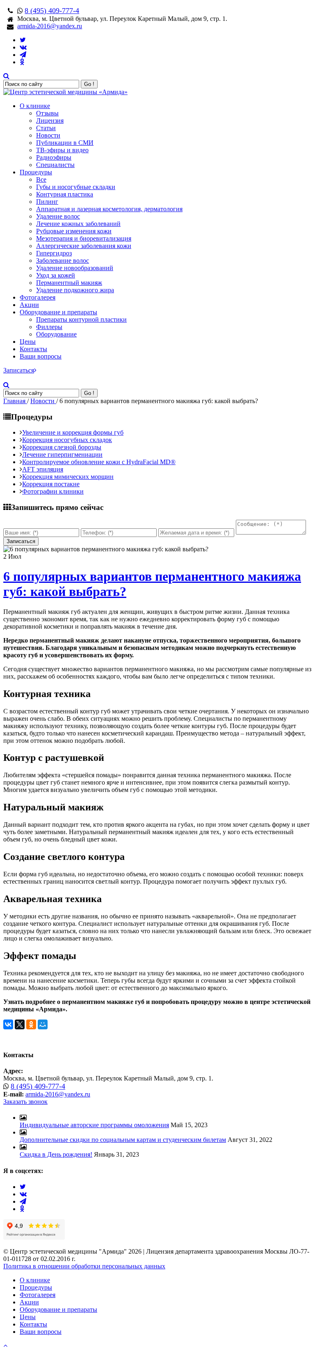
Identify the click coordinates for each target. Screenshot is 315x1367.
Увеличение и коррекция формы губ (72, 432)
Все (41, 179)
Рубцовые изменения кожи (74, 231)
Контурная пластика (64, 194)
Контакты (33, 348)
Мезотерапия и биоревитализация (83, 238)
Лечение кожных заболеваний (78, 223)
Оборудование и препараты (58, 312)
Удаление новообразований (74, 267)
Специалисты (55, 164)
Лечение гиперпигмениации (62, 454)
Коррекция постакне (51, 483)
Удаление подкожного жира (75, 289)
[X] (20, 1024)
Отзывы (47, 113)
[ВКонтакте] (8, 1024)
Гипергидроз (54, 253)
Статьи (46, 127)
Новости (48, 135)
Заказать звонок (25, 1101)
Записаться (18, 370)
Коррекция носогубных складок (67, 439)
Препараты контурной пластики (81, 319)
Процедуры (36, 172)
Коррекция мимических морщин (68, 476)
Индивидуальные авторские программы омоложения (94, 1124)
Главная (15, 400)
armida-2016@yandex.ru (49, 26)
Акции (29, 304)
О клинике (35, 105)
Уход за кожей (55, 275)
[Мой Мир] (43, 1024)
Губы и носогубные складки (75, 186)
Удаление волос (58, 216)
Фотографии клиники (53, 491)
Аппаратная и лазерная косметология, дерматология (109, 208)
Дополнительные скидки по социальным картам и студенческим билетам (123, 1139)
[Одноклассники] (31, 1024)
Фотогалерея (37, 297)
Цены (28, 341)
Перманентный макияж (69, 282)
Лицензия (50, 120)
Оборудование (56, 334)
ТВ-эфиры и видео (62, 150)
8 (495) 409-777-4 (52, 11)
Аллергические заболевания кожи (83, 245)
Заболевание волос (62, 260)
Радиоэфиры (53, 157)
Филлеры (49, 326)
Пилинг (47, 201)
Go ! (89, 84)
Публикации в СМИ (65, 142)
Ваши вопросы (41, 356)
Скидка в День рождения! (56, 1154)
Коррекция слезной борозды (61, 447)
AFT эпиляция (42, 469)
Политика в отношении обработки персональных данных (84, 1266)
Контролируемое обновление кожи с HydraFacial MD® (99, 461)
